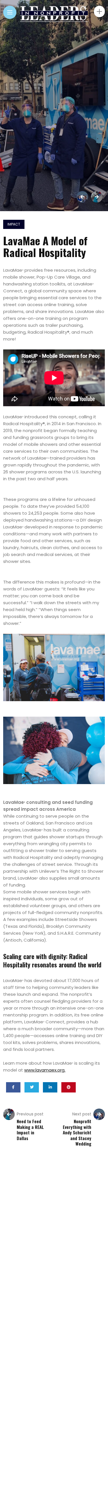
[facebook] (13, 1087)
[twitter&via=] (31, 1087)
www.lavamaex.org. (44, 1070)
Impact (13, 224)
